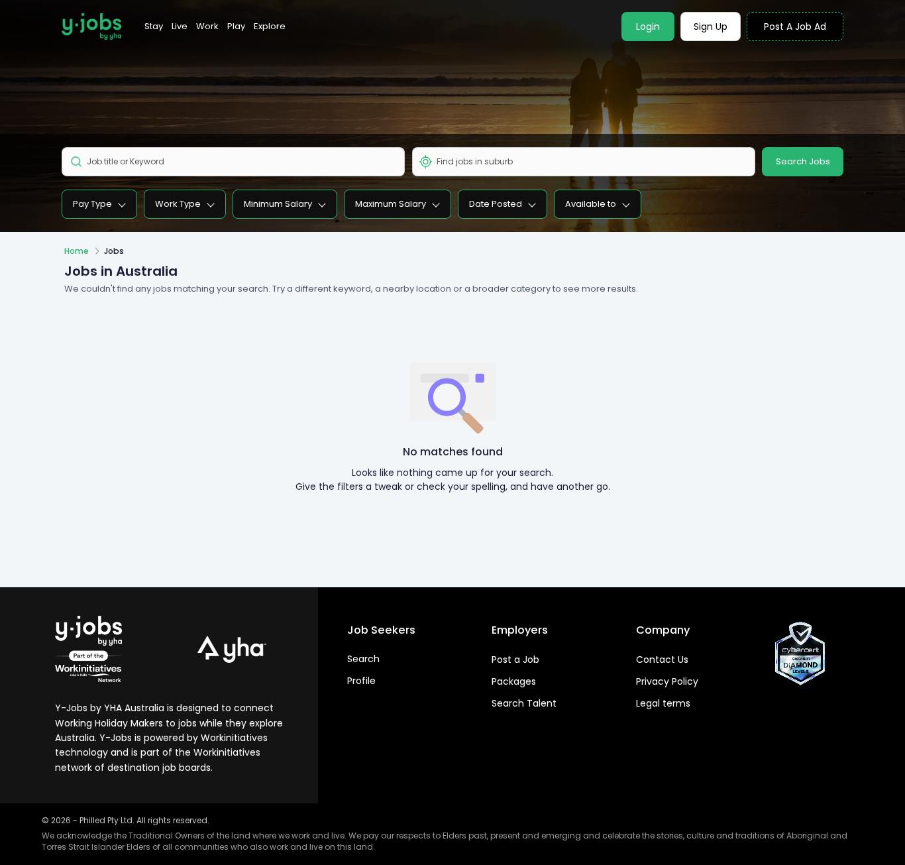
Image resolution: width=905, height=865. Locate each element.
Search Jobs (803, 161)
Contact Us (662, 659)
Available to (590, 204)
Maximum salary (390, 204)
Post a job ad (795, 26)
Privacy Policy (667, 681)
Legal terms (663, 703)
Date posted (495, 204)
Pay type (92, 204)
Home (76, 251)
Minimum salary (278, 204)
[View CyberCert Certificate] (800, 653)
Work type (178, 204)
